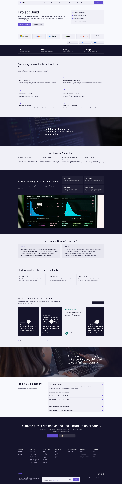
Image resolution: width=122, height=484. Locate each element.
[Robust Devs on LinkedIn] (99, 474)
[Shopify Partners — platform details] (68, 36)
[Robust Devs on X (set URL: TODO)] (101, 474)
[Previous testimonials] (87, 302)
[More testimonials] (90, 302)
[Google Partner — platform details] (39, 36)
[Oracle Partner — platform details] (83, 36)
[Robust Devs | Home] (24, 2)
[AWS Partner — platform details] (97, 36)
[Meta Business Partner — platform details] (53, 36)
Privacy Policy (56, 480)
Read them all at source (41, 340)
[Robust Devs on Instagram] (103, 474)
